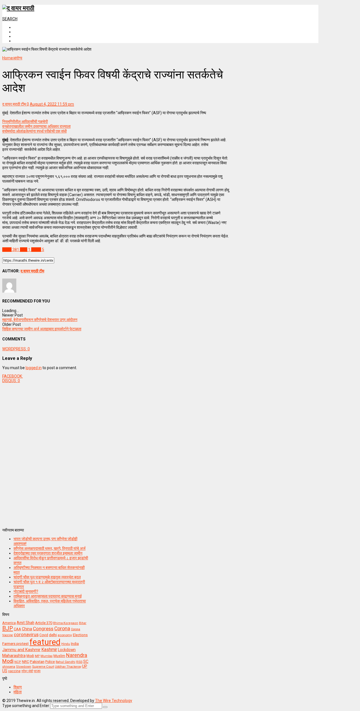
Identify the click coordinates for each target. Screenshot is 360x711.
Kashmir (49, 649)
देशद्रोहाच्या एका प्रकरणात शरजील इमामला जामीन (48, 553)
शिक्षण (18, 687)
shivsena (8, 667)
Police (50, 662)
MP (37, 656)
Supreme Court (43, 667)
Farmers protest (15, 643)
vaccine (14, 671)
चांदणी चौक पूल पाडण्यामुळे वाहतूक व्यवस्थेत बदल (47, 577)
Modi (30, 656)
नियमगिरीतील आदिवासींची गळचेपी (25, 121)
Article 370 (43, 623)
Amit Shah (25, 622)
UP (84, 666)
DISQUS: (11, 380)
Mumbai (46, 656)
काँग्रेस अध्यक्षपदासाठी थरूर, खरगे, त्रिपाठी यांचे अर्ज (50, 548)
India (75, 644)
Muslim (59, 656)
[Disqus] (116, 453)
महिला (18, 692)
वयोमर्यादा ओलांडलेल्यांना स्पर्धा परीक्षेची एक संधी (34, 131)
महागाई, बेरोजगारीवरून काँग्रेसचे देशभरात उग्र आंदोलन (39, 319)
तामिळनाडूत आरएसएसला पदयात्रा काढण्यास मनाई (48, 596)
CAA (17, 629)
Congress (43, 628)
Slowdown (23, 667)
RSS (79, 662)
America (9, 623)
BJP (7, 628)
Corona (62, 628)
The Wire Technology (113, 700)
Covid (43, 635)
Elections (80, 635)
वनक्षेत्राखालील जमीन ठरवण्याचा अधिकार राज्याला (36, 126)
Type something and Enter (25, 705)
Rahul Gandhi (65, 662)
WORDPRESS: (16, 349)
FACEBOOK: (12, 376)
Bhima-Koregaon (65, 623)
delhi (53, 635)
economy (65, 635)
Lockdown (67, 649)
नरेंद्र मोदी (27, 671)
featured (45, 642)
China (27, 629)
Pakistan (37, 661)
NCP (17, 662)
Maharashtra (14, 655)
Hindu (65, 644)
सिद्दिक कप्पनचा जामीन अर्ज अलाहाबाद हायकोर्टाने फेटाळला (41, 329)
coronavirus (26, 634)
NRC (25, 662)
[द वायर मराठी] (18, 8)
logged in (34, 367)
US (4, 671)
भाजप (37, 671)
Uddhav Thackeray (68, 667)
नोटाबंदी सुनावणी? (26, 591)
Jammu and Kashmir (21, 649)
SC (85, 661)
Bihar (82, 623)
